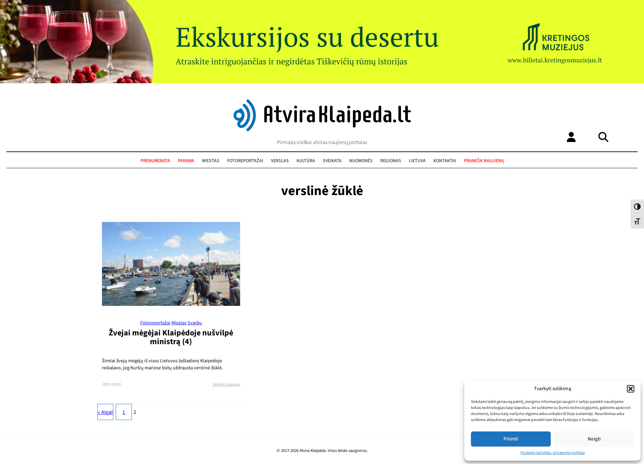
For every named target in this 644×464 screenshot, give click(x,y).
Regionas (390, 160)
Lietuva (417, 160)
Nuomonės (361, 160)
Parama (186, 160)
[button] (630, 388)
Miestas (210, 160)
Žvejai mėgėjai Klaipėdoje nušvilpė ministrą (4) (171, 337)
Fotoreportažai (245, 160)
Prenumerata (155, 160)
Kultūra (306, 160)
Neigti (594, 439)
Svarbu (194, 322)
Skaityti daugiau (226, 384)
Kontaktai (444, 160)
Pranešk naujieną (484, 160)
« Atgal (105, 412)
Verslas (280, 160)
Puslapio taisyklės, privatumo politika (553, 453)
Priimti (510, 439)
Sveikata (332, 160)
